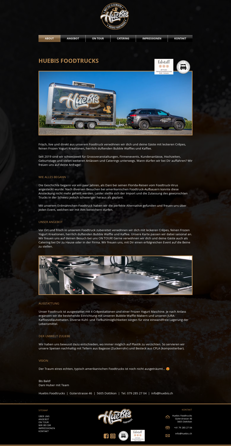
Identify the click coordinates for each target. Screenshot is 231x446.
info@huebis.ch (162, 393)
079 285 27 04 (137, 393)
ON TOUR (105, 238)
